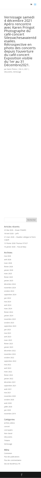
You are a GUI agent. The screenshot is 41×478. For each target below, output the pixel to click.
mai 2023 (7, 333)
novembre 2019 (10, 414)
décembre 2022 (10, 351)
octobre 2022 (9, 357)
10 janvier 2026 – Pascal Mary (15, 247)
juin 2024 (7, 298)
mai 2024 (7, 302)
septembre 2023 (10, 326)
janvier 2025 (8, 280)
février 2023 (8, 343)
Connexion (8, 453)
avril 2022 (7, 368)
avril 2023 (7, 337)
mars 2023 (8, 340)
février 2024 (8, 312)
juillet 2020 (8, 407)
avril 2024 (7, 305)
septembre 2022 (10, 361)
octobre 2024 (9, 291)
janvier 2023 (8, 347)
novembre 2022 (10, 354)
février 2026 (8, 266)
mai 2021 (7, 392)
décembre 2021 (10, 382)
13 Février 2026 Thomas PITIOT (16, 243)
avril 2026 (7, 259)
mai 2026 (7, 256)
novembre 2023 (10, 319)
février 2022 (8, 375)
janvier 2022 (8, 378)
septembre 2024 (10, 294)
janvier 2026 (8, 270)
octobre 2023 (9, 323)
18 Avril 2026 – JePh (11, 233)
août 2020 (8, 403)
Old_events (8, 72)
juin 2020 (7, 410)
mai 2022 (7, 365)
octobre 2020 (9, 400)
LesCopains (8, 430)
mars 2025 (8, 273)
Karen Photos (12, 69)
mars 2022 (8, 372)
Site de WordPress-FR (12, 464)
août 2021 (8, 389)
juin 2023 (7, 329)
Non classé (8, 433)
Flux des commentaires (12, 460)
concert (7, 426)
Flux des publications (11, 457)
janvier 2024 (8, 315)
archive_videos (9, 423)
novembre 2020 (10, 396)
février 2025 (8, 277)
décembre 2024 (10, 284)
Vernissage (17, 72)
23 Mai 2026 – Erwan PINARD (15, 230)
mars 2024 (8, 308)
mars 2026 (8, 263)
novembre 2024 (10, 288)
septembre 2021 (10, 386)
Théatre (7, 440)
